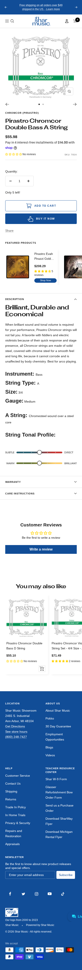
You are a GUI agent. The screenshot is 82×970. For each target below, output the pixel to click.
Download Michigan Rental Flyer (59, 834)
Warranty (13, 482)
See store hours (16, 731)
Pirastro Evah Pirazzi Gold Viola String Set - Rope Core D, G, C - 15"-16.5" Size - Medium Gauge (45, 256)
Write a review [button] (41, 549)
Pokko (49, 718)
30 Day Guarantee (58, 726)
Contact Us (13, 783)
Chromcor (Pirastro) (22, 113)
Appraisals (12, 844)
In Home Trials (15, 815)
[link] (41, 21)
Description (14, 299)
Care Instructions (20, 493)
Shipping (11, 791)
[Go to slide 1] (39, 104)
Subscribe (66, 875)
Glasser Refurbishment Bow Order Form (59, 792)
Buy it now (45, 218)
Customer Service (17, 775)
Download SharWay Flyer (59, 821)
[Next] (75, 104)
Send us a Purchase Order (59, 808)
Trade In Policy (15, 807)
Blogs (49, 747)
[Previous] (7, 104)
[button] (12, 21)
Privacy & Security (17, 823)
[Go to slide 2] (43, 104)
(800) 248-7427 (16, 737)
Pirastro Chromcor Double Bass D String (24, 645)
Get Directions (15, 726)
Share (9, 230)
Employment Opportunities (54, 736)
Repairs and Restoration (13, 833)
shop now (45, 280)
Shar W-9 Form (56, 779)
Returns (10, 799)
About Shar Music (57, 710)
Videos (50, 755)
